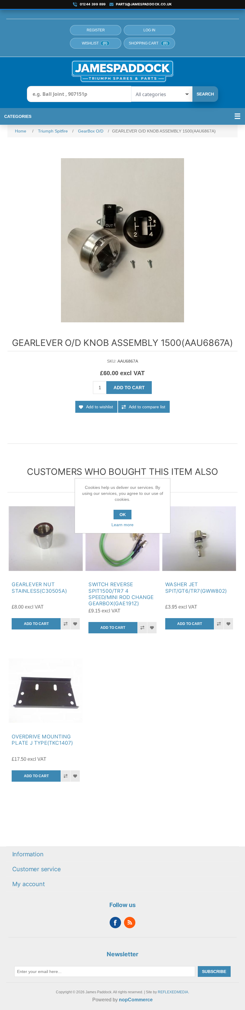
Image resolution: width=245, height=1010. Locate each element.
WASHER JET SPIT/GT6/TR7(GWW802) (196, 587)
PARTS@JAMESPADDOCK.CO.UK (144, 4)
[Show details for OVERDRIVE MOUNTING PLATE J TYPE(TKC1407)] (45, 690)
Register (96, 30)
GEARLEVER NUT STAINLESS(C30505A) (39, 587)
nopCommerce (136, 999)
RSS (129, 922)
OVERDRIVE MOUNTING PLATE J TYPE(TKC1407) (42, 740)
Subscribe (214, 971)
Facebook (115, 922)
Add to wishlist (99, 406)
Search (205, 94)
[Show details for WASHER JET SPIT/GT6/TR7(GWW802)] (199, 538)
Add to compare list (147, 406)
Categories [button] (17, 116)
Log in (149, 30)
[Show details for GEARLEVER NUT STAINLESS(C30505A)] (45, 538)
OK (123, 514)
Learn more (122, 524)
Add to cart (129, 387)
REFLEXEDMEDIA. (173, 992)
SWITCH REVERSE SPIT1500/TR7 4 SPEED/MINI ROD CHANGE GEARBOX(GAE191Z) (121, 593)
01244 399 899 (93, 4)
